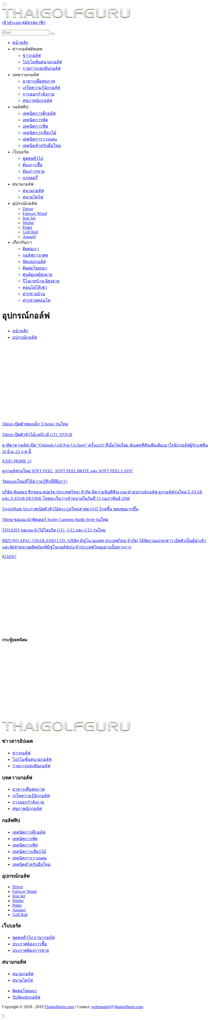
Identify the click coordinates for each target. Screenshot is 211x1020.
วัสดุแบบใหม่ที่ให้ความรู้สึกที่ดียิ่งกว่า (34, 481)
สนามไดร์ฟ (22, 980)
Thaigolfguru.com (59, 1007)
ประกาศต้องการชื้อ (29, 944)
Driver (17, 887)
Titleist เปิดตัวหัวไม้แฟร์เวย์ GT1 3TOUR (37, 434)
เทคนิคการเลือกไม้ (29, 851)
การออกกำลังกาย (28, 802)
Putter (17, 905)
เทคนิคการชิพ (25, 845)
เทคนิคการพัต (25, 838)
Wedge (18, 901)
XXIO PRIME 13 (16, 461)
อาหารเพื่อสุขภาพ (28, 789)
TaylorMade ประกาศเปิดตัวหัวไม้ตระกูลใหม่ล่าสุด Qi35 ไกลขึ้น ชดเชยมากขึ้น (70, 509)
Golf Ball (20, 914)
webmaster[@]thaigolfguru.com (117, 1007)
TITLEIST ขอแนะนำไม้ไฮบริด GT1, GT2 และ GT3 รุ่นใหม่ (54, 530)
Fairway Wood (24, 891)
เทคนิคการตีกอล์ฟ (28, 832)
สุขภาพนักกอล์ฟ (27, 808)
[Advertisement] (105, 381)
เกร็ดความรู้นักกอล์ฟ (31, 796)
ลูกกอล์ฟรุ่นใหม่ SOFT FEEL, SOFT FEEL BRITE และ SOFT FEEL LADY (67, 471)
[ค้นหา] (53, 33)
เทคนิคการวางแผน (29, 858)
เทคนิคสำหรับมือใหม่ (31, 864)
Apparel (18, 910)
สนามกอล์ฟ (22, 974)
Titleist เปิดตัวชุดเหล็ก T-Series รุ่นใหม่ (35, 424)
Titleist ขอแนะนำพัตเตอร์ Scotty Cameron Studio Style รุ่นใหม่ (55, 519)
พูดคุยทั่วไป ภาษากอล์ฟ (33, 937)
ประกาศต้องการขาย (30, 950)
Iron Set (18, 896)
